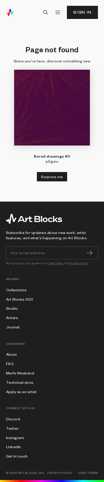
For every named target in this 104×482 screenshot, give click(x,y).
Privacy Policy (79, 263)
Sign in (82, 12)
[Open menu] (58, 12)
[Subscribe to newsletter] (90, 253)
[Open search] (46, 12)
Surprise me (52, 176)
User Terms (55, 263)
